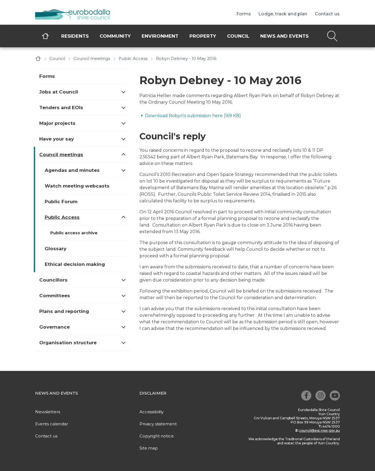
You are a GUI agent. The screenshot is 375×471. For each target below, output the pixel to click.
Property (202, 36)
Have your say (56, 139)
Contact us (327, 14)
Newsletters (47, 411)
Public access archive (73, 232)
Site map (148, 448)
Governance (54, 327)
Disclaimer (152, 393)
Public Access (133, 58)
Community (115, 36)
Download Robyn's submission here (193, 115)
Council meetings (92, 58)
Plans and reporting (64, 311)
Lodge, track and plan (282, 14)
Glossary (55, 248)
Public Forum (61, 201)
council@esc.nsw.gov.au (319, 430)
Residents (75, 36)
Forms (243, 14)
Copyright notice (156, 436)
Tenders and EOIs (61, 107)
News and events (284, 36)
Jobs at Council (58, 92)
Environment (160, 36)
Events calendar (51, 423)
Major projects (57, 123)
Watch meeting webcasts (77, 186)
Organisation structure (68, 342)
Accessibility (151, 411)
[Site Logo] (76, 14)
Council (238, 36)
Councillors (53, 280)
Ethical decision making (75, 264)
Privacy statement (158, 423)
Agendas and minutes (72, 170)
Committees (54, 295)
